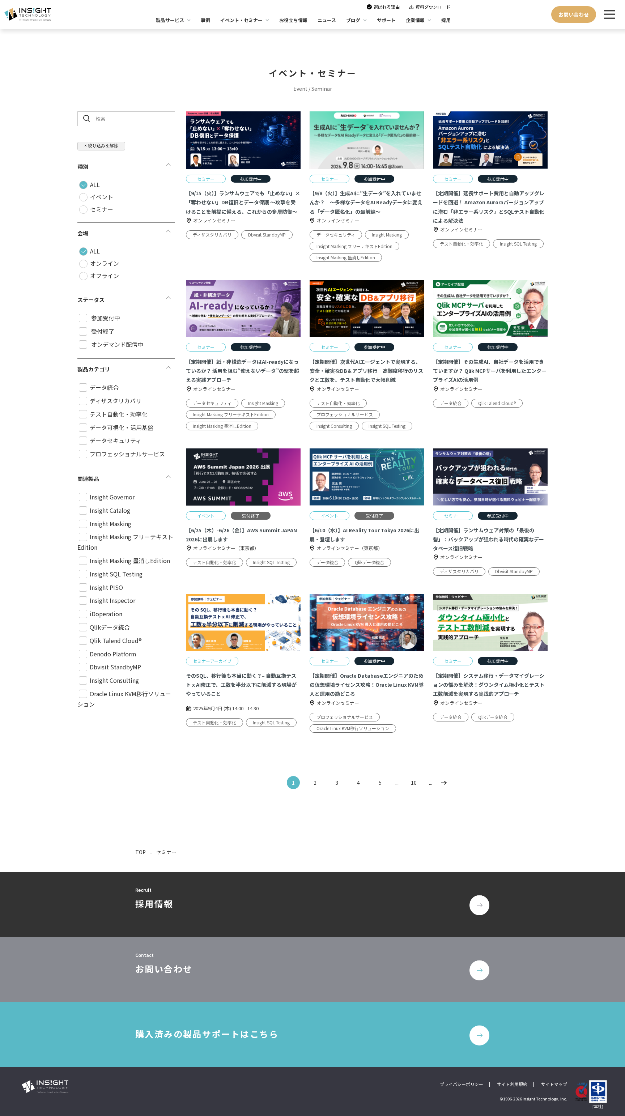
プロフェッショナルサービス (127, 454)
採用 (446, 20)
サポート (386, 20)
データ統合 (104, 387)
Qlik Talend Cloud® (116, 640)
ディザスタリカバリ (115, 400)
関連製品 (88, 478)
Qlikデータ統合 (110, 627)
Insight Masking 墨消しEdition (130, 560)
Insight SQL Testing (116, 574)
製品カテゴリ (93, 369)
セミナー (101, 209)
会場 (82, 233)
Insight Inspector (112, 600)
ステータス (91, 299)
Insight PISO (106, 587)
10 (414, 782)
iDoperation (106, 613)
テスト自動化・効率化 (119, 414)
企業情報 (415, 20)
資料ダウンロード (433, 7)
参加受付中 (105, 318)
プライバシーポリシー (461, 1084)
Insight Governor (112, 497)
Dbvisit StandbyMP (115, 667)
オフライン (104, 275)
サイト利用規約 (512, 1084)
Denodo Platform (113, 653)
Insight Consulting (114, 680)
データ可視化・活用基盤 (121, 427)
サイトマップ (554, 1084)
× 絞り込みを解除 (101, 145)
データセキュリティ (115, 440)
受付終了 (102, 331)
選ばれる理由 (387, 7)
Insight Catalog (110, 510)
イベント (101, 196)
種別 (82, 166)
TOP (140, 852)
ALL (95, 184)
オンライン (104, 263)
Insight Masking (110, 523)
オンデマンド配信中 (116, 344)
